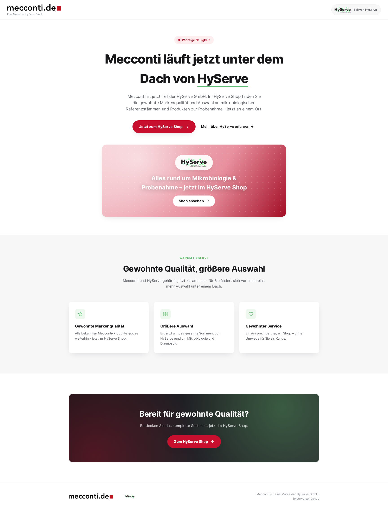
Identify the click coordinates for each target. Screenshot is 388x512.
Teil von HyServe (365, 9)
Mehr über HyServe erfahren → (227, 126)
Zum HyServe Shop (191, 441)
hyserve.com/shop (306, 498)
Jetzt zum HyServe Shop (161, 126)
